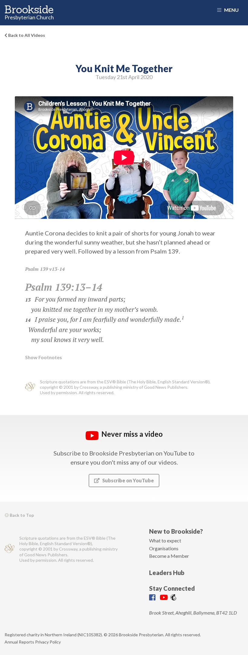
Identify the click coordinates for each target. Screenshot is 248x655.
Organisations (163, 548)
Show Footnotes (43, 357)
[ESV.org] (30, 387)
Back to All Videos (26, 35)
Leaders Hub (166, 572)
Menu (231, 10)
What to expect (165, 540)
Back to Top (21, 515)
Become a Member (169, 556)
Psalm (32, 269)
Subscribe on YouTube (127, 480)
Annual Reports (19, 641)
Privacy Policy (48, 641)
